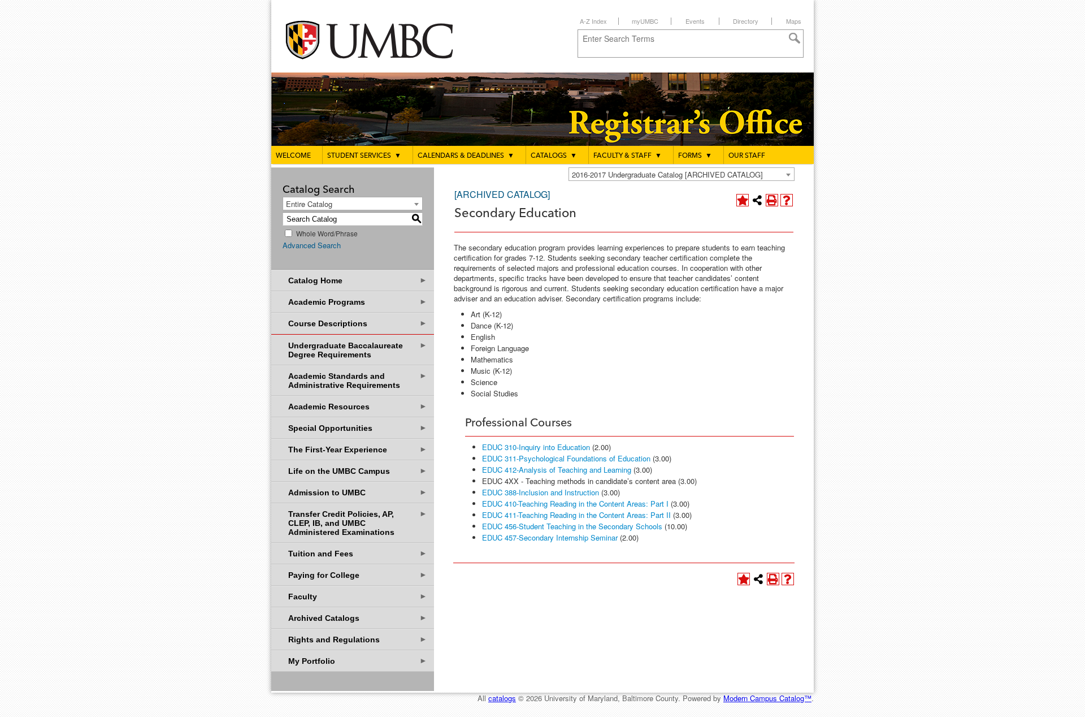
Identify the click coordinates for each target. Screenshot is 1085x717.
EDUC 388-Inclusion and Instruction (540, 492)
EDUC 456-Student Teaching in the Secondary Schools (572, 526)
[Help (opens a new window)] (786, 200)
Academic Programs (357, 301)
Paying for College (357, 575)
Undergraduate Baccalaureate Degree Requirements (357, 349)
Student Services (364, 156)
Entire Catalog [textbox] (309, 203)
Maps (793, 20)
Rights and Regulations (357, 639)
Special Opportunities (357, 428)
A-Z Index (593, 20)
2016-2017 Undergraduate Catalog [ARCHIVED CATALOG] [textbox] (667, 174)
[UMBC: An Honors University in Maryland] (380, 40)
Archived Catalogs (357, 618)
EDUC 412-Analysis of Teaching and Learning (556, 469)
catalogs (502, 698)
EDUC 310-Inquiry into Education (536, 447)
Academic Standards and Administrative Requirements (357, 380)
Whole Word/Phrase (327, 233)
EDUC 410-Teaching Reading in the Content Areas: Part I (575, 503)
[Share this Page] (757, 200)
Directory (745, 20)
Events (695, 20)
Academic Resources (357, 406)
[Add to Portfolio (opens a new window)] (742, 200)
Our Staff (746, 156)
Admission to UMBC (357, 492)
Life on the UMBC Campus (357, 471)
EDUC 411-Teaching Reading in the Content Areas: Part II (576, 514)
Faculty (357, 596)
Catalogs (554, 156)
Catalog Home (357, 280)
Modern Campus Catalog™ (767, 698)
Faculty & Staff (627, 156)
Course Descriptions (357, 323)
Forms (695, 156)
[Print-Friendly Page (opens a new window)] (772, 200)
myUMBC (645, 20)
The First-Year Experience (357, 449)
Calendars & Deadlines (466, 156)
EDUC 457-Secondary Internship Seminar (550, 537)
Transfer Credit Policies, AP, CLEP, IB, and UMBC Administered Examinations (357, 523)
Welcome (293, 156)
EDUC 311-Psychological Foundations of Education (566, 458)
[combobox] (681, 174)
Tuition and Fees (357, 553)
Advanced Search (312, 245)
